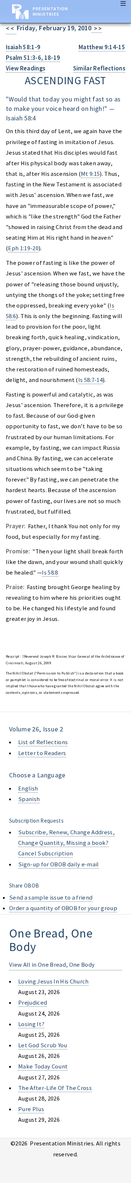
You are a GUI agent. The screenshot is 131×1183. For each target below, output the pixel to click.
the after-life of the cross (55, 1088)
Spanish (29, 799)
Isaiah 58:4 (21, 118)
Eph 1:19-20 (23, 248)
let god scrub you (42, 1045)
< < (11, 28)
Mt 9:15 (90, 174)
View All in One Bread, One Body (52, 965)
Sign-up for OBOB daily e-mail (58, 864)
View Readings (25, 68)
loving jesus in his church (53, 981)
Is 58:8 (50, 572)
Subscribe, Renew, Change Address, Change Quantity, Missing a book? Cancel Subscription (66, 842)
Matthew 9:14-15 (102, 47)
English (28, 788)
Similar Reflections (99, 68)
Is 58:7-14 (90, 380)
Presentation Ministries (50, 11)
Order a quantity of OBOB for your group (63, 908)
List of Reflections (43, 742)
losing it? (31, 1024)
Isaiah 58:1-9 (23, 47)
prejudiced (32, 1002)
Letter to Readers (42, 753)
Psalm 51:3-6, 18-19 (33, 58)
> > (96, 28)
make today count (43, 1066)
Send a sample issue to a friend (50, 897)
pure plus (31, 1109)
